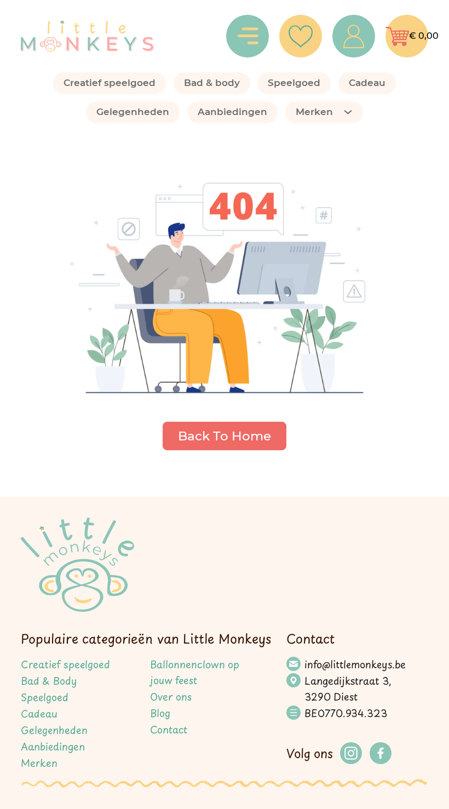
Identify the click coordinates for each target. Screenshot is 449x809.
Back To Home (224, 436)
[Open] (247, 36)
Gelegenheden (132, 111)
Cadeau (367, 82)
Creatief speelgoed (110, 82)
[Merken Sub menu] (353, 112)
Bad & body (212, 82)
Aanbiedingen (232, 111)
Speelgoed (294, 82)
